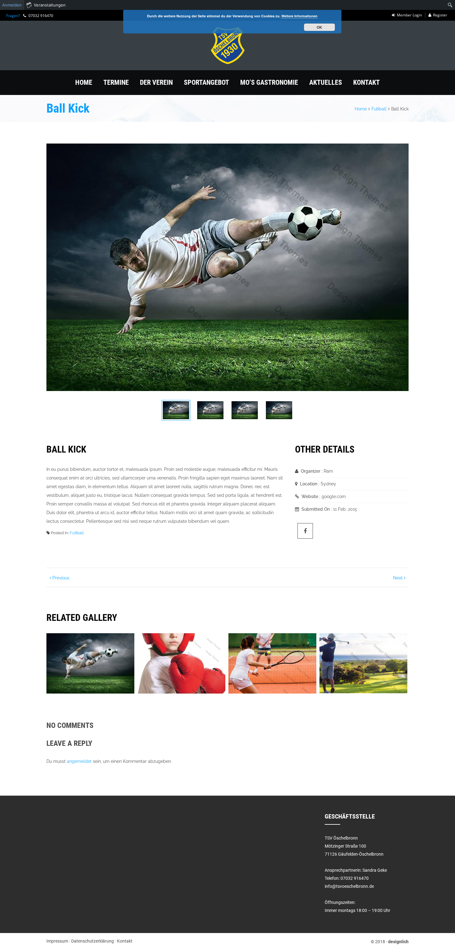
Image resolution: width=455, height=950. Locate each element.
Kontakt (366, 82)
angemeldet (79, 761)
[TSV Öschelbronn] (227, 45)
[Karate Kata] (79, 672)
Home (83, 82)
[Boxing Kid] (170, 672)
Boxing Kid (161, 642)
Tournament (254, 642)
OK (319, 27)
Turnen (334, 648)
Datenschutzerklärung (92, 941)
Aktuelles (325, 82)
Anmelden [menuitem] (12, 4)
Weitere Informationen (299, 16)
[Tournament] (261, 672)
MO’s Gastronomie (269, 82)
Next (393, 267)
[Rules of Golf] (352, 672)
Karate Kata (72, 642)
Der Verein (156, 82)
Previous (60, 577)
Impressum (57, 941)
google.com (334, 496)
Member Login (409, 15)
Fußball (379, 108)
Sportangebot (206, 82)
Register (440, 15)
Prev (61, 267)
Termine (116, 82)
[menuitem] (450, 5)
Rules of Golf (348, 642)
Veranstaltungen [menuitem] (50, 4)
